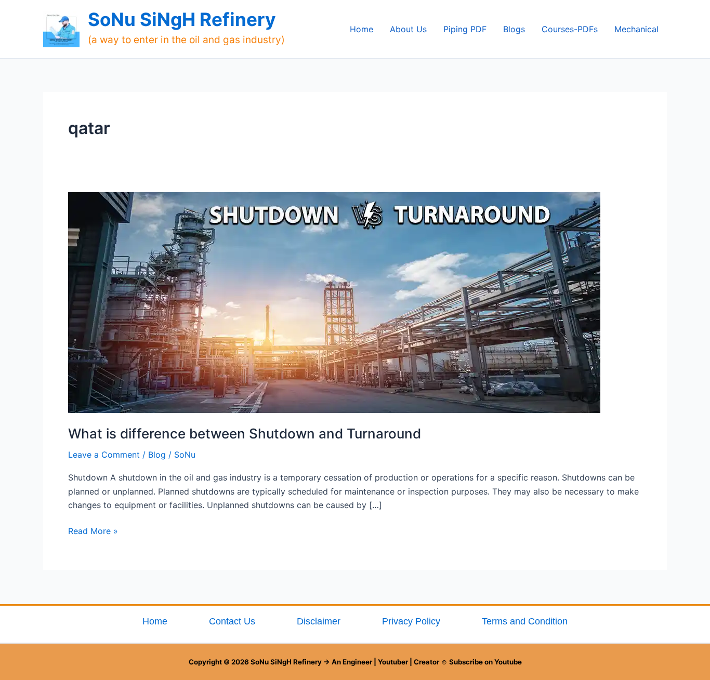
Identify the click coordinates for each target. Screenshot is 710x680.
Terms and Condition (525, 621)
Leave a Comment (104, 454)
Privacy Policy (411, 621)
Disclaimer (318, 621)
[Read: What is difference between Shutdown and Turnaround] (334, 302)
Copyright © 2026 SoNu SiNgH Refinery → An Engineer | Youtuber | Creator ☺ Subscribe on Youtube (355, 662)
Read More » (93, 530)
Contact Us (232, 621)
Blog (157, 454)
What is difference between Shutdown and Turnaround (244, 433)
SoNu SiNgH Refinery (182, 19)
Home (154, 621)
